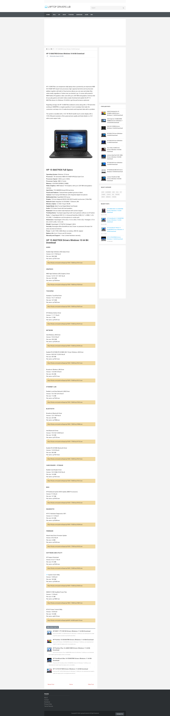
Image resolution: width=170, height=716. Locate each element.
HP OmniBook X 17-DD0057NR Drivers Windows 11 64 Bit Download (115, 220)
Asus (113, 192)
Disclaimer (47, 702)
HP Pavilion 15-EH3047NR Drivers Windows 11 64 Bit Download (73, 639)
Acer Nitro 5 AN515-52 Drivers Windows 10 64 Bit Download (114, 149)
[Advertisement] (85, 32)
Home (71, 684)
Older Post (91, 684)
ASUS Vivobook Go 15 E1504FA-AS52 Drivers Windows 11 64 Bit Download (115, 113)
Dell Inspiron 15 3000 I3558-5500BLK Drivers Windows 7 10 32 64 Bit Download (114, 120)
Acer (103, 192)
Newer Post (51, 684)
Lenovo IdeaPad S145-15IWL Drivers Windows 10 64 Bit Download (115, 157)
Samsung (108, 196)
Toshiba (114, 196)
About (46, 697)
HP (47, 56)
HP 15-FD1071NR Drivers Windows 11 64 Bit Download (70, 669)
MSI (113, 194)
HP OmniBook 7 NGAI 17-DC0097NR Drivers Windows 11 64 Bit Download (115, 229)
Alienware (108, 192)
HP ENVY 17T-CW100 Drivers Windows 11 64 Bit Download (71, 631)
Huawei (103, 194)
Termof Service (48, 706)
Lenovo (109, 194)
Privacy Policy (48, 704)
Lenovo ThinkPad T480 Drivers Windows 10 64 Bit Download (114, 178)
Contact (46, 700)
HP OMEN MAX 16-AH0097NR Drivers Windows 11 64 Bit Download (115, 210)
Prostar (117, 194)
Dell (117, 192)
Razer (103, 196)
